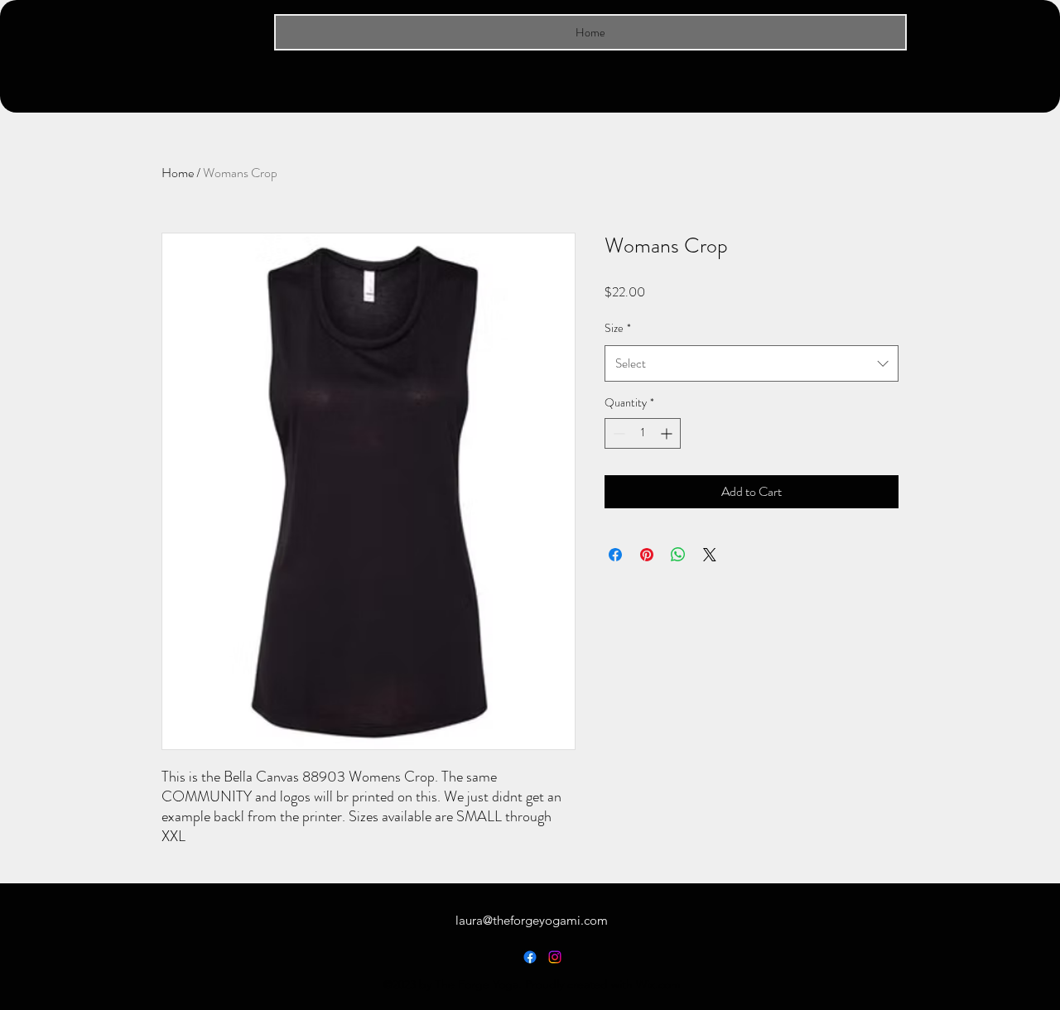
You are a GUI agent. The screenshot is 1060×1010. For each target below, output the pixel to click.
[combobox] (752, 363)
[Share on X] (710, 555)
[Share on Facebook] (615, 555)
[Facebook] (530, 957)
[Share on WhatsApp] (678, 555)
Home (177, 172)
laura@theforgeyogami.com (531, 920)
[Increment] (668, 433)
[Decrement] (617, 433)
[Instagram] (555, 957)
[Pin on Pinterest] (647, 555)
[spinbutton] (643, 433)
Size (618, 328)
